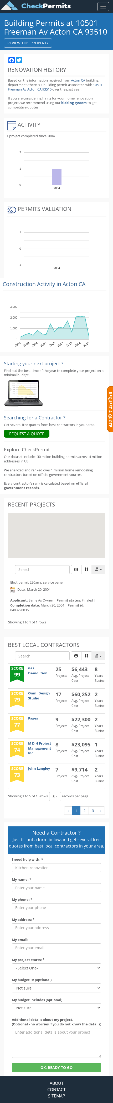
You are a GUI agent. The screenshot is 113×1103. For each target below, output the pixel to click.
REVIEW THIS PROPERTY (28, 42)
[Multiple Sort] (86, 569)
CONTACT (56, 1089)
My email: (20, 940)
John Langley (39, 768)
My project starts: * (28, 960)
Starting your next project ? (33, 363)
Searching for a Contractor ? (34, 417)
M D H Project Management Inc (39, 748)
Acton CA (78, 80)
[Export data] (98, 569)
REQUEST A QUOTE (26, 433)
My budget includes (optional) (37, 1000)
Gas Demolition (38, 670)
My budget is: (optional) (32, 980)
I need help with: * (27, 859)
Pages (33, 718)
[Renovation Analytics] (23, 393)
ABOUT (57, 1083)
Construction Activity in (44, 284)
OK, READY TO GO (56, 1067)
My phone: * (22, 899)
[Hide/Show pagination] (76, 569)
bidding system (74, 102)
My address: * (23, 919)
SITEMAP (56, 1096)
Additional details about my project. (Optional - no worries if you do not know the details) (56, 1021)
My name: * (21, 879)
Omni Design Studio (39, 695)
